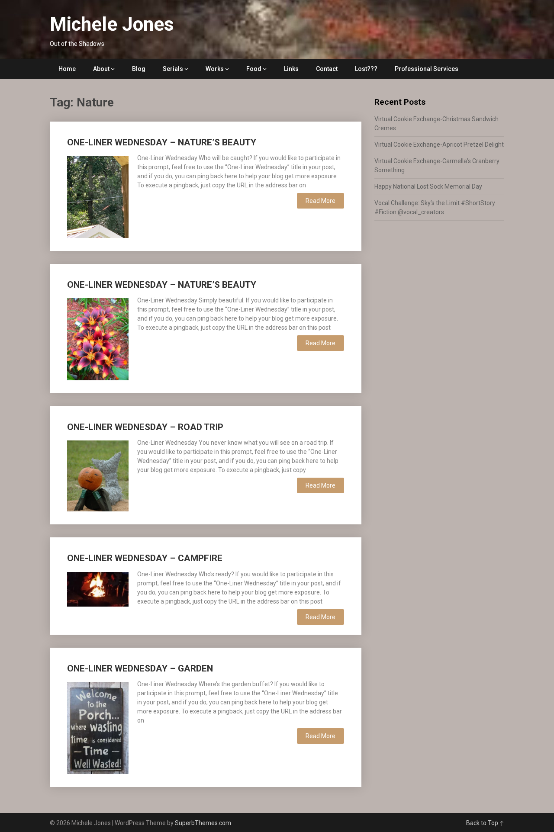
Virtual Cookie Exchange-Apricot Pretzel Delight (439, 144)
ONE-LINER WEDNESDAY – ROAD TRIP (145, 427)
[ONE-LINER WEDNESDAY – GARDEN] (98, 727)
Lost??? (366, 68)
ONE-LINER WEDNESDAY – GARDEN (140, 668)
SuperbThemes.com (203, 822)
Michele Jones (112, 24)
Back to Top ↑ (485, 822)
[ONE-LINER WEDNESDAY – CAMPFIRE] (98, 588)
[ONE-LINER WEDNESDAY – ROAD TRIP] (98, 474)
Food (253, 68)
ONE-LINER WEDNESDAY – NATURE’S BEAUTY (161, 142)
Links (291, 68)
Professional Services (426, 68)
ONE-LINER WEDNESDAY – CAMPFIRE (144, 558)
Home (67, 68)
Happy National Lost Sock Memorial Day (428, 186)
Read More (320, 200)
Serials (173, 68)
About (101, 68)
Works (215, 68)
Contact (327, 68)
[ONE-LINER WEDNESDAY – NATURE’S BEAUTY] (98, 196)
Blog (138, 68)
